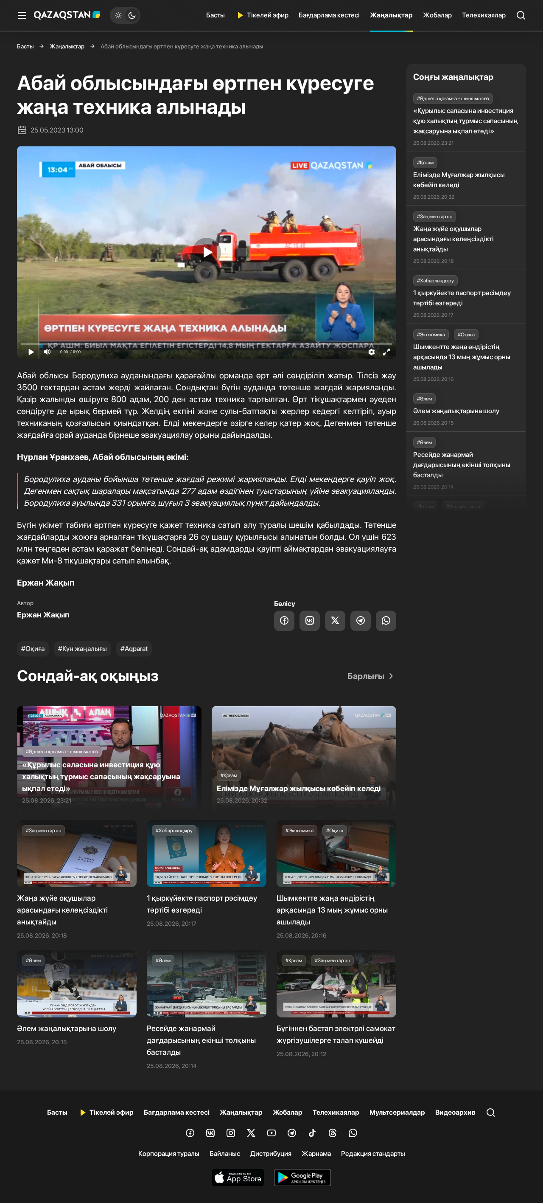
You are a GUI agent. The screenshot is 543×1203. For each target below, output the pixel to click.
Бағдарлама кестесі (329, 15)
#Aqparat (134, 649)
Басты (215, 15)
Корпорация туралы (168, 1153)
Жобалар (437, 15)
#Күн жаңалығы (82, 649)
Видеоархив (455, 1112)
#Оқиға (33, 649)
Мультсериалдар (397, 1112)
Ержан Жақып (43, 614)
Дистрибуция (270, 1153)
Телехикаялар (484, 15)
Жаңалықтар (391, 15)
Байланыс (225, 1153)
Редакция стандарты (373, 1153)
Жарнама (316, 1153)
